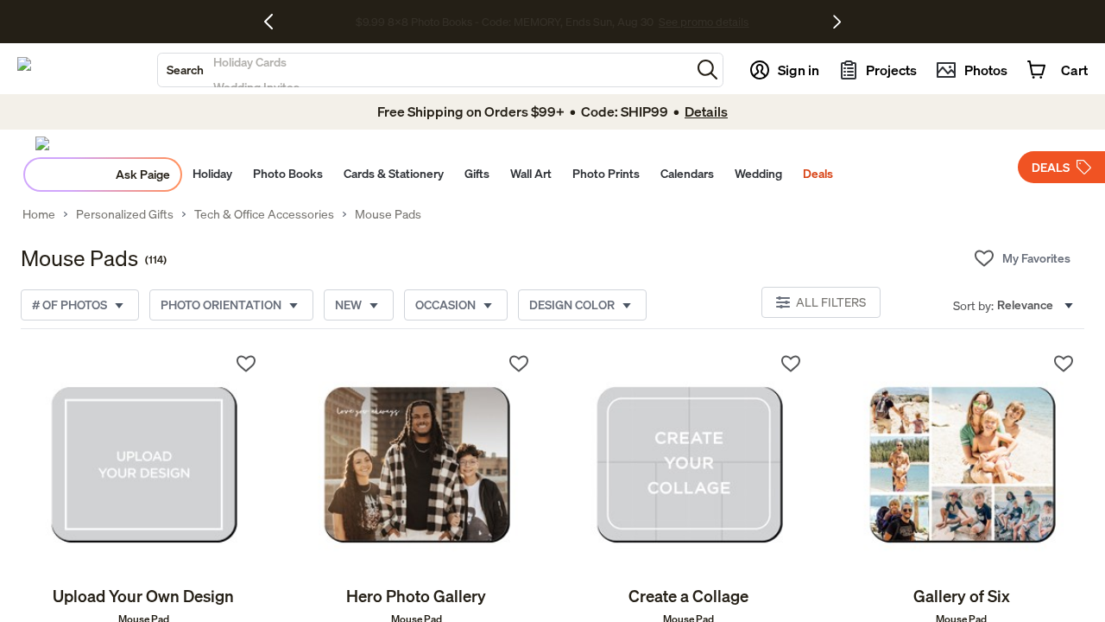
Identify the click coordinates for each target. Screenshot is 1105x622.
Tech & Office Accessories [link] (264, 214)
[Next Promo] (837, 22)
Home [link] (38, 214)
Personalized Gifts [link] (125, 214)
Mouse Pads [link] (388, 214)
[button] (707, 69)
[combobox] (424, 70)
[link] (143, 464)
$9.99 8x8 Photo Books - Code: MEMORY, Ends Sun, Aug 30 (505, 21)
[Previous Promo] (275, 21)
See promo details (703, 21)
